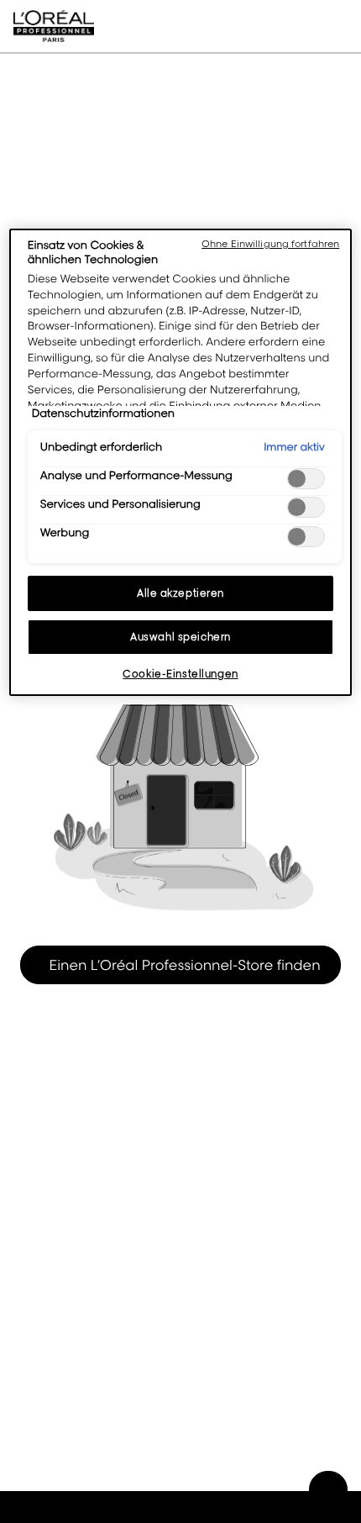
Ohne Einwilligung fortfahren (270, 244)
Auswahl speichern (180, 636)
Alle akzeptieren (180, 593)
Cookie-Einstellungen (180, 673)
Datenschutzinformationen (103, 413)
